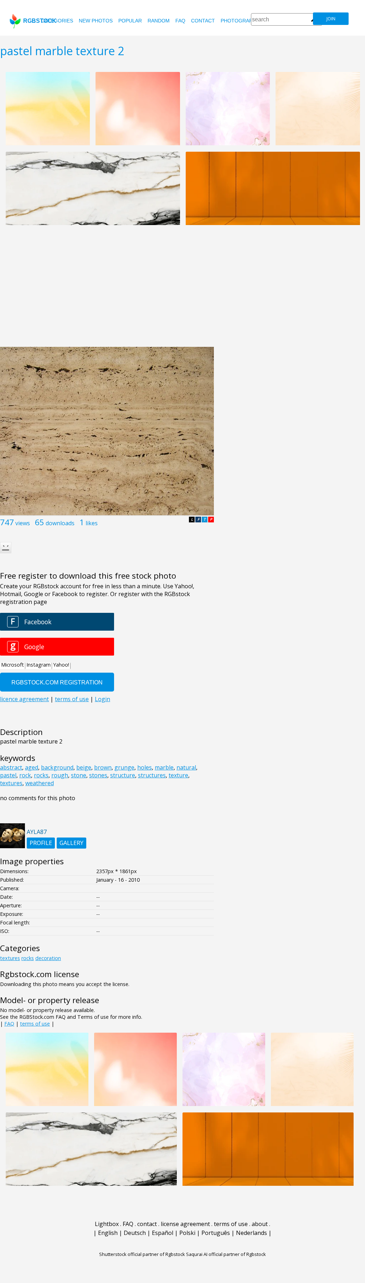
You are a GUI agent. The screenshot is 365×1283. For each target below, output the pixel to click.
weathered (39, 783)
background (57, 767)
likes (92, 523)
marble (164, 767)
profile (41, 843)
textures (11, 783)
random (159, 21)
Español (162, 1233)
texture (178, 775)
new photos (96, 21)
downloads (60, 523)
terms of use (35, 1023)
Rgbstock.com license (39, 974)
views (22, 523)
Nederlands (251, 1233)
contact (203, 21)
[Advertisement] (182, 290)
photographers (243, 21)
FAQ (180, 21)
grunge (124, 767)
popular (130, 21)
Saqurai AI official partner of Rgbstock (226, 1254)
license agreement (185, 1224)
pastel (8, 775)
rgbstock (39, 21)
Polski (187, 1233)
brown (103, 767)
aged (31, 767)
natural (186, 767)
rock (25, 775)
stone (78, 775)
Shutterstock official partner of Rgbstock (142, 1254)
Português (215, 1233)
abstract (11, 767)
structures (152, 775)
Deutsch (135, 1233)
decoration (48, 958)
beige (83, 767)
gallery (71, 843)
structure (122, 775)
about (260, 1224)
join (331, 19)
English (108, 1233)
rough (59, 775)
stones (98, 775)
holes (144, 767)
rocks (41, 775)
